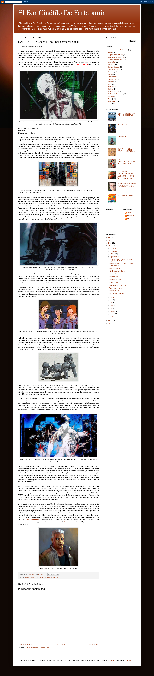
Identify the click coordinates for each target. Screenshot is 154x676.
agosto (112, 297)
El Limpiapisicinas (115, 279)
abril (111, 308)
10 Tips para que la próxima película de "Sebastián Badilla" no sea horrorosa (127, 185)
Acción (110, 52)
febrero (112, 314)
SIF (128, 219)
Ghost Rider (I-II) (123, 125)
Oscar (110, 84)
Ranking (110, 89)
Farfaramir (130, 215)
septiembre (113, 257)
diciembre (113, 248)
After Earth (68, 522)
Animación (43, 577)
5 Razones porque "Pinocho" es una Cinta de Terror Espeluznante (126, 161)
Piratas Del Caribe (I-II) (116, 293)
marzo (112, 311)
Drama (110, 74)
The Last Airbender (33, 519)
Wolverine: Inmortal (115, 288)
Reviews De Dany (113, 91)
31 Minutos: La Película (125, 195)
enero (112, 317)
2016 (110, 237)
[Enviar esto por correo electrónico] (48, 574)
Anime (48, 577)
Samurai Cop (122, 137)
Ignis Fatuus (54, 577)
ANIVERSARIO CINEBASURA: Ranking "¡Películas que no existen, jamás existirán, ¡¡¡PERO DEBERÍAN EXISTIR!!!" (126, 175)
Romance (111, 96)
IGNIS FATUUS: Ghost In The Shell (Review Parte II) (120, 260)
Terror (110, 104)
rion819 (111, 660)
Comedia (111, 72)
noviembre (113, 251)
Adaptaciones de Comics (32, 577)
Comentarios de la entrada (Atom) (38, 648)
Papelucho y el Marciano (117, 285)
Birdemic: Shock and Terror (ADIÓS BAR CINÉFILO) (126, 114)
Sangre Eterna (114, 274)
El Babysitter (113, 277)
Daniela (129, 212)
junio (111, 303)
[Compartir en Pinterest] (58, 574)
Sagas (110, 99)
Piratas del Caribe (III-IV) (117, 291)
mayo (112, 305)
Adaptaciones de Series (115, 60)
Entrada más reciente (26, 644)
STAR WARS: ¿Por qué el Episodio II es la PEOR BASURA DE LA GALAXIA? (126, 150)
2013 (110, 246)
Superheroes (112, 101)
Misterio (110, 82)
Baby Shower (113, 282)
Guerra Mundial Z (115, 268)
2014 (110, 243)
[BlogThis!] (51, 574)
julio (111, 300)
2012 (110, 320)
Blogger (129, 660)
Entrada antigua (93, 644)
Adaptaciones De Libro (115, 55)
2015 (110, 240)
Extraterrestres (112, 77)
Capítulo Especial (113, 67)
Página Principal (60, 644)
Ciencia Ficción (113, 69)
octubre (112, 254)
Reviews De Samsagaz (115, 94)
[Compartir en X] (53, 574)
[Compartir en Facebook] (55, 574)
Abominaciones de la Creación (118, 50)
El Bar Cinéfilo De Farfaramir (61, 12)
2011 (110, 323)
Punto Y (110, 87)
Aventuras (111, 64)
